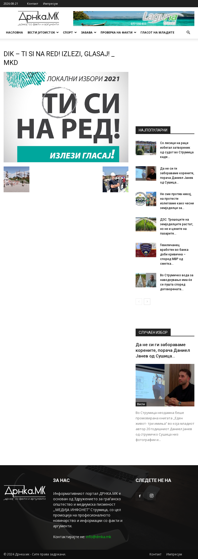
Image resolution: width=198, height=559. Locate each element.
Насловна (14, 32)
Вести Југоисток (41, 32)
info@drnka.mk (98, 536)
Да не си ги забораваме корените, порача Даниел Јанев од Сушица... (163, 350)
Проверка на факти (117, 32)
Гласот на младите (157, 32)
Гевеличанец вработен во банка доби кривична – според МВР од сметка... (174, 254)
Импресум (50, 3)
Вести (141, 404)
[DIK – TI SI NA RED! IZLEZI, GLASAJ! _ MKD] (66, 161)
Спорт (68, 32)
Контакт (32, 3)
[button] (188, 32)
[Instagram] (151, 496)
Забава (87, 32)
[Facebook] (140, 496)
